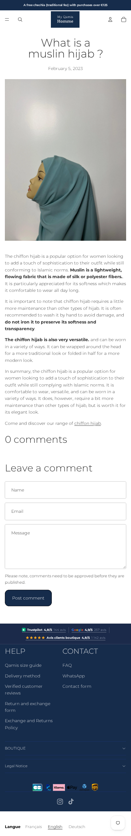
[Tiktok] (71, 801)
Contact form (76, 686)
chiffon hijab (87, 423)
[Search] (20, 19)
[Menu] (7, 19)
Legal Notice (16, 766)
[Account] (110, 19)
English (55, 826)
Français (33, 826)
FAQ (67, 665)
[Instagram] (60, 801)
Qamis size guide (23, 665)
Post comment (28, 598)
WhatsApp (73, 676)
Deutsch (77, 826)
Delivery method (22, 676)
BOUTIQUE (15, 748)
